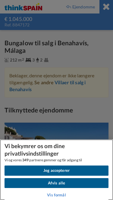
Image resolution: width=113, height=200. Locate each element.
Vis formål (56, 195)
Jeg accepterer (56, 170)
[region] (56, 169)
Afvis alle (56, 183)
